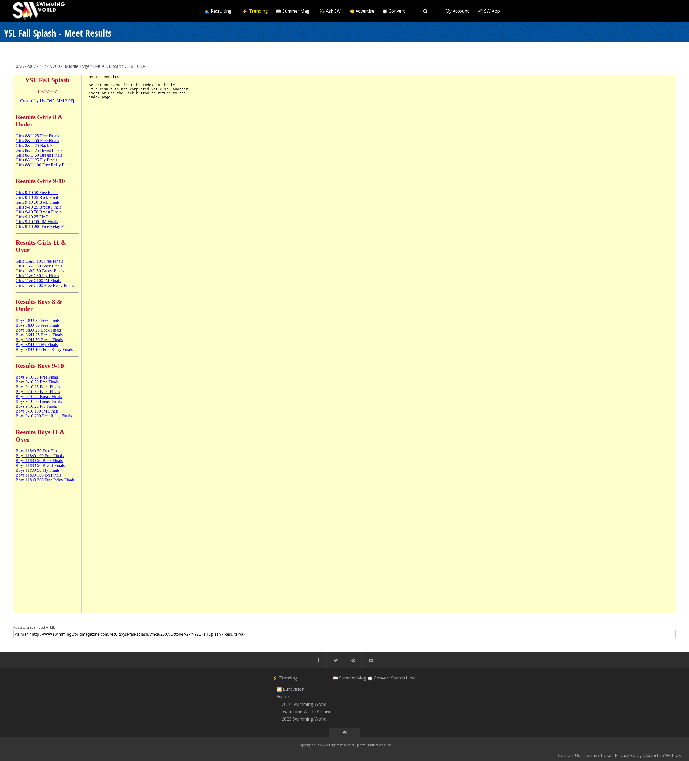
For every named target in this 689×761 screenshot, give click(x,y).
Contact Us (569, 755)
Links (411, 678)
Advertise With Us (663, 755)
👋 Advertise (361, 11)
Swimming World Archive (307, 712)
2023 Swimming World (304, 719)
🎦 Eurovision (290, 689)
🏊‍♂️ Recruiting (217, 11)
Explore (284, 697)
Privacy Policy (628, 755)
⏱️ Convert (393, 11)
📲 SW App (489, 11)
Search (398, 678)
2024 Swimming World (304, 704)
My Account (457, 11)
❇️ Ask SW (330, 11)
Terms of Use (597, 755)
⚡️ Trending (255, 11)
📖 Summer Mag (293, 11)
